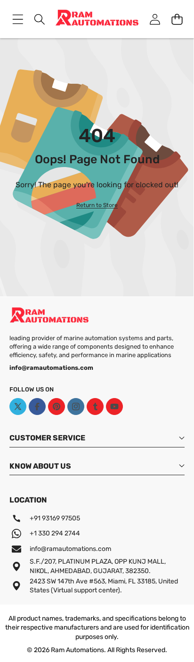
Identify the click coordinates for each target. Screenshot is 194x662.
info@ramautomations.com (70, 549)
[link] (97, 205)
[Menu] (17, 19)
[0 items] (176, 19)
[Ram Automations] (97, 19)
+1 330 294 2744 (55, 533)
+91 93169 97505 (55, 518)
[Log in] (154, 19)
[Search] (39, 19)
